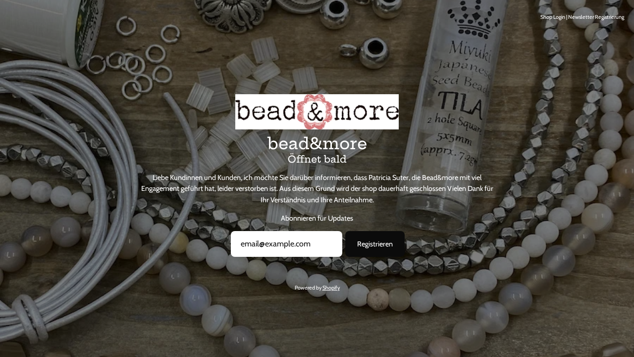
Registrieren (375, 243)
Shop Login (552, 17)
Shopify (331, 288)
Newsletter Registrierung (596, 17)
